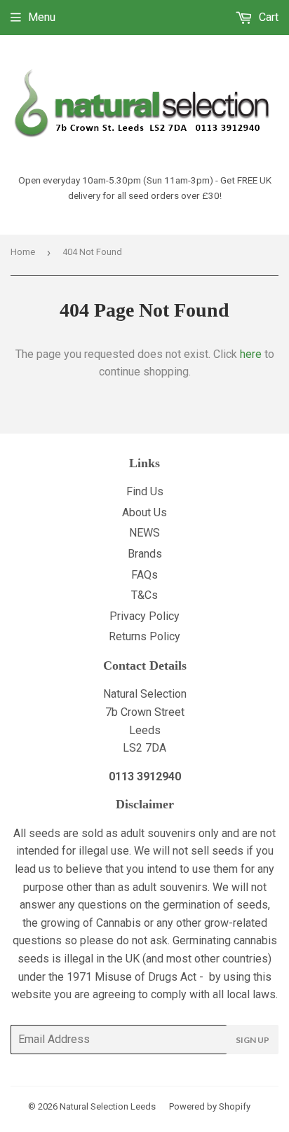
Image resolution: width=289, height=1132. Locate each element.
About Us (144, 512)
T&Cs (144, 595)
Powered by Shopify (209, 1106)
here (251, 354)
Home (23, 252)
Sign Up (252, 1040)
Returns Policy (144, 636)
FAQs (144, 574)
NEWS (144, 532)
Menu (41, 17)
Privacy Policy (144, 616)
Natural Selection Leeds (108, 1106)
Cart (267, 17)
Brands (145, 553)
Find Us (144, 491)
